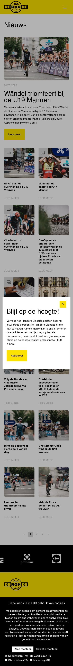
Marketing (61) (41, 660)
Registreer (17, 356)
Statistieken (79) (18, 660)
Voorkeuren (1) (42, 656)
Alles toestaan (23, 649)
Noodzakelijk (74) (18, 656)
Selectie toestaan (47, 649)
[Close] (63, 304)
